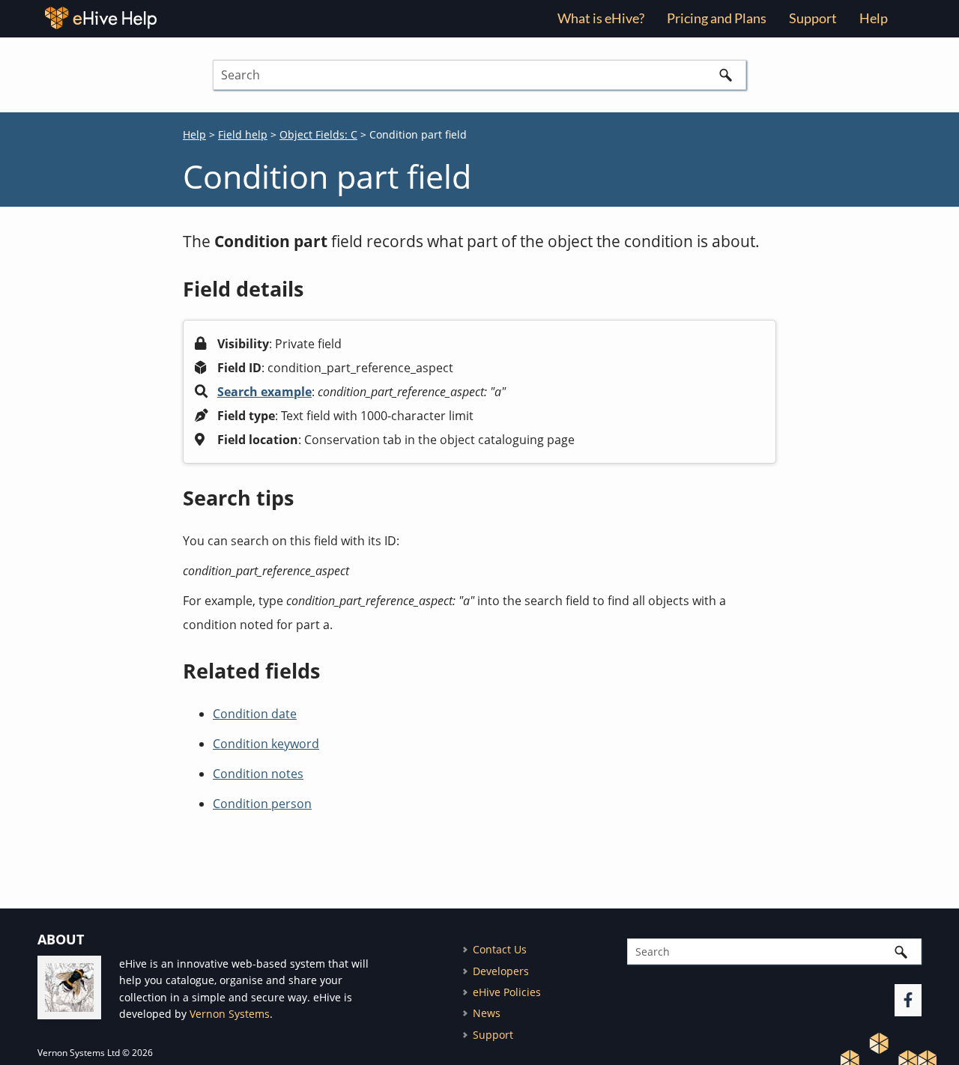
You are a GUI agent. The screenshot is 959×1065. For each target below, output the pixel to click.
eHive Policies (507, 992)
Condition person (262, 803)
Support (813, 18)
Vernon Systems (230, 1014)
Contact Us (500, 949)
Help (194, 134)
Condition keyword (266, 743)
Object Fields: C (318, 134)
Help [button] (873, 18)
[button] (725, 75)
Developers (501, 971)
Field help (242, 134)
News (486, 1013)
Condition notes (258, 773)
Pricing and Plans (716, 18)
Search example (264, 391)
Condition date (255, 714)
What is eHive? (600, 18)
